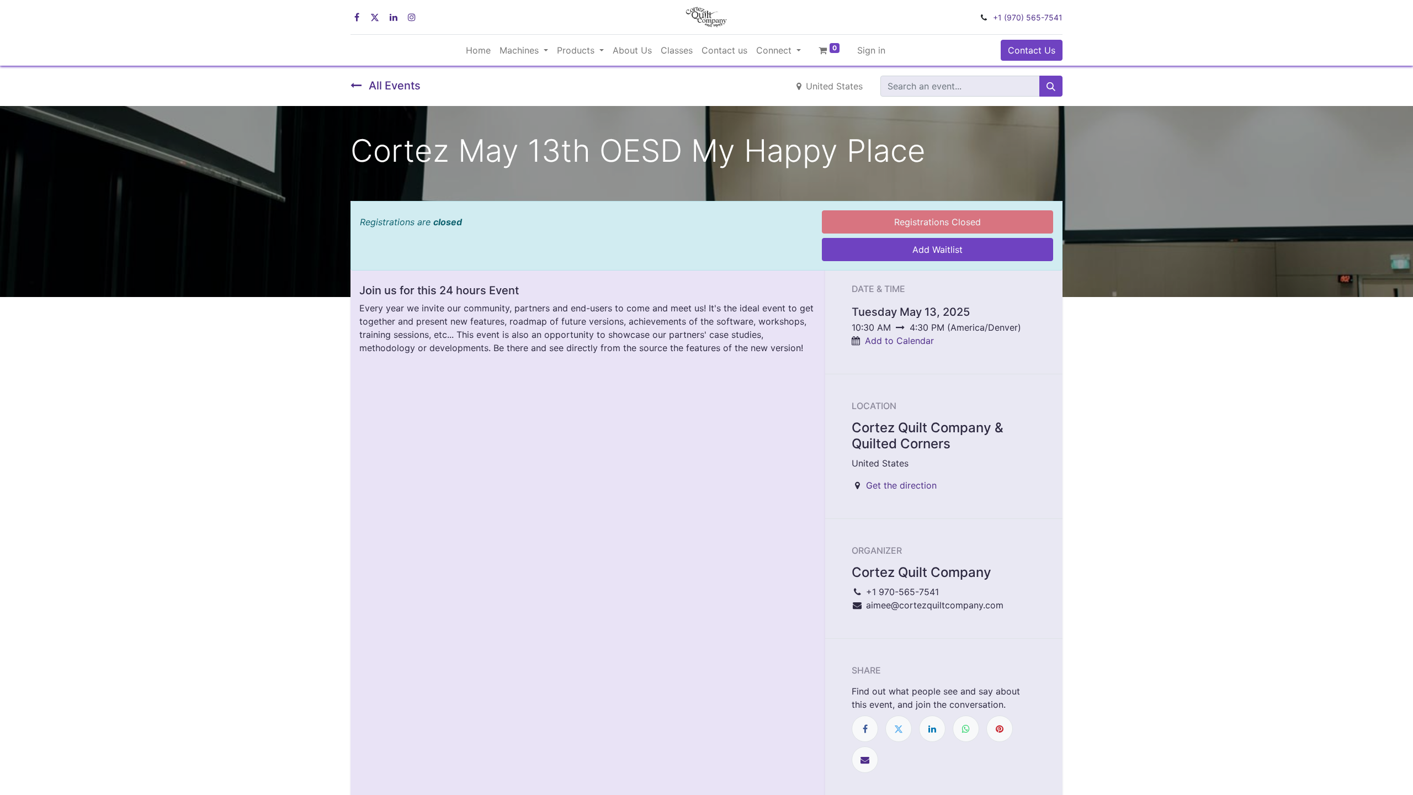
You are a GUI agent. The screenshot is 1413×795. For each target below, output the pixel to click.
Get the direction (901, 485)
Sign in (871, 50)
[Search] (1051, 86)
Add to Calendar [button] (899, 340)
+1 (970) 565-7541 (1028, 17)
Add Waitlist (937, 249)
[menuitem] (478, 50)
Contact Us (1031, 50)
